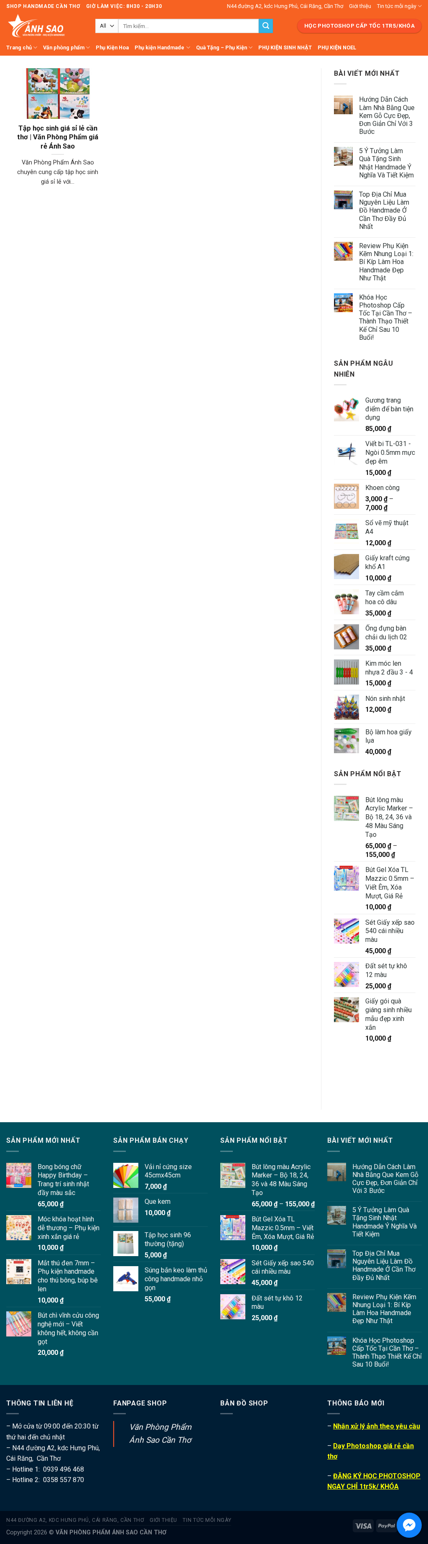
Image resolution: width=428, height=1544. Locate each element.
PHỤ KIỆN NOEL (337, 47)
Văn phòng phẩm (63, 47)
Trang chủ (19, 47)
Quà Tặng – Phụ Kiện (221, 47)
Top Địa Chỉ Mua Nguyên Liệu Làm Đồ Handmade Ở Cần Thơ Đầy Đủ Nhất (384, 210)
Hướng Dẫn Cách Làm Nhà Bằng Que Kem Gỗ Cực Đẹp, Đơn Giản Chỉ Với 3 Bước (387, 115)
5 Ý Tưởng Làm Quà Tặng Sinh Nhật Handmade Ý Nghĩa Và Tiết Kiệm (386, 163)
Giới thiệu (360, 6)
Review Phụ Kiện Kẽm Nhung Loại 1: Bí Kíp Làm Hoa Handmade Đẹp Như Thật (386, 262)
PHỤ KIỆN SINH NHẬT (285, 47)
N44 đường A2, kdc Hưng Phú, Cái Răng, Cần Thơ (285, 6)
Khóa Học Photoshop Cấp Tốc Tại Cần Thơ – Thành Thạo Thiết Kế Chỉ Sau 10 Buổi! (385, 317)
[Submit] (266, 26)
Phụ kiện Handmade (159, 47)
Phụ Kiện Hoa (112, 47)
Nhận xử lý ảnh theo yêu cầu (376, 1426)
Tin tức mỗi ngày (396, 6)
